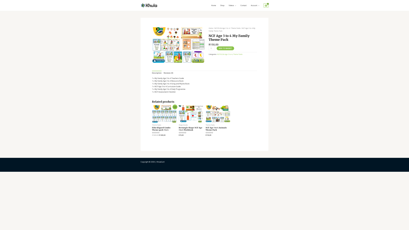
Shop (222, 5)
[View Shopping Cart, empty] (266, 5)
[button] (201, 30)
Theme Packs (236, 28)
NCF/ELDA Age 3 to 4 (222, 28)
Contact (243, 5)
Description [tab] (157, 73)
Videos (231, 5)
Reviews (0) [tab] (168, 73)
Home (213, 5)
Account (254, 5)
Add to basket (225, 48)
